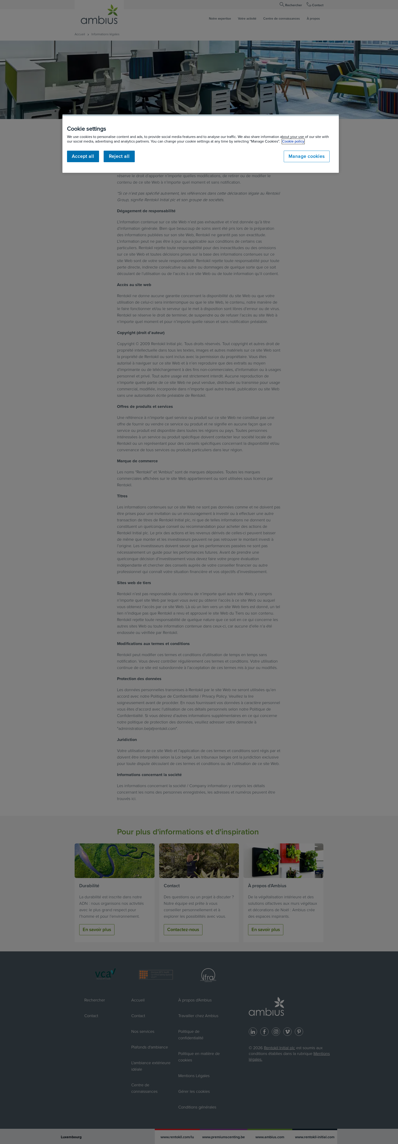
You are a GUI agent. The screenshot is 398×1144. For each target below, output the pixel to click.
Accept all (83, 156)
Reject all (119, 156)
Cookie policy (293, 141)
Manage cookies (307, 156)
